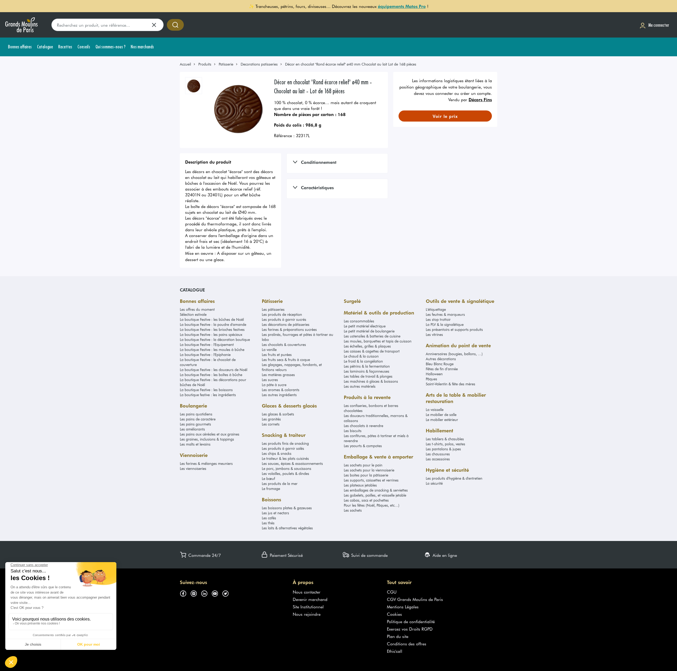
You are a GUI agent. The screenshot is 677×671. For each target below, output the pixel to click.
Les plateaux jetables (360, 485)
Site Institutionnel (308, 606)
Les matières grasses (278, 374)
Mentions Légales (403, 606)
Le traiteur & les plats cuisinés (285, 458)
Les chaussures (438, 453)
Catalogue (192, 290)
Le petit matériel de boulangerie (369, 331)
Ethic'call (394, 651)
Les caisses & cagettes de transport (372, 351)
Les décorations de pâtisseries (285, 324)
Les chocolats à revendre (363, 425)
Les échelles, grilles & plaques (367, 346)
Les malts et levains (195, 444)
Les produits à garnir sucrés (284, 319)
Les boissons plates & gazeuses (287, 507)
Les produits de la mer (280, 483)
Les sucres (270, 379)
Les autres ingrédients (279, 394)
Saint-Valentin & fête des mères (450, 383)
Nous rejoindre (307, 614)
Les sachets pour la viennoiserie (369, 470)
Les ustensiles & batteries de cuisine (372, 336)
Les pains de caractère (198, 419)
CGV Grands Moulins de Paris (415, 599)
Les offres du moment (197, 309)
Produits (204, 64)
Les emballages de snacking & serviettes (376, 490)
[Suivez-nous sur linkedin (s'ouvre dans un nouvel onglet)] (206, 593)
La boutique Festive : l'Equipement (207, 344)
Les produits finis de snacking (285, 443)
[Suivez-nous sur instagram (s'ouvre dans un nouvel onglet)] (195, 593)
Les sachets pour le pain (363, 465)
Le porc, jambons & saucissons (286, 468)
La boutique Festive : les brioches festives (212, 329)
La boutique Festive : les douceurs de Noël (213, 369)
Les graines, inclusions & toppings (207, 439)
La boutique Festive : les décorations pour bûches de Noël (213, 382)
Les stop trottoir (438, 319)
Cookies (394, 614)
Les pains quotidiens (196, 414)
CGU (392, 592)
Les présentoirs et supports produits (454, 329)
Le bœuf (268, 478)
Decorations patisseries (259, 64)
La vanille (269, 349)
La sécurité (434, 483)
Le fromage (271, 488)
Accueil (185, 64)
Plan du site (397, 636)
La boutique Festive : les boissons (206, 389)
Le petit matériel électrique (365, 325)
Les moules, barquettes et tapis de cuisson (377, 341)
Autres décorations (441, 358)
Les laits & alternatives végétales (287, 527)
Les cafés (269, 517)
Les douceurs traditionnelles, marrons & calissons (376, 418)
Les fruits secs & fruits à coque (286, 359)
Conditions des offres (406, 643)
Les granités (271, 419)
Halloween (434, 373)
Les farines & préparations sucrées (289, 329)
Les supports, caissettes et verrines (371, 480)
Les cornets (271, 424)
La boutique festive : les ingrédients (208, 394)
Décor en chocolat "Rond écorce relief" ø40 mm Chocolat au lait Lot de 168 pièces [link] (350, 64)
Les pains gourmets (195, 424)
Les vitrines (434, 334)
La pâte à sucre (274, 384)
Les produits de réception (282, 314)
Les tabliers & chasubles (445, 438)
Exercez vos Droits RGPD (410, 629)
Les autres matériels (360, 386)
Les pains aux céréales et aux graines (209, 434)
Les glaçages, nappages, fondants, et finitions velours (292, 367)
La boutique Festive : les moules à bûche (212, 349)
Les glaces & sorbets (278, 414)
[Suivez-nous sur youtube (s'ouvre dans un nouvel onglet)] (217, 593)
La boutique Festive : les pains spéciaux (211, 334)
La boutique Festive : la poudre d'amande (213, 324)
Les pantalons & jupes (443, 448)
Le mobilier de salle (441, 414)
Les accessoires (438, 458)
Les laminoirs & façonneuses (366, 371)
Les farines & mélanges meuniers (206, 463)
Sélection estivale (193, 314)
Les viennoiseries (193, 468)
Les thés (268, 522)
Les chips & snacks (276, 453)
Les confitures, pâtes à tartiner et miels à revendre (376, 438)
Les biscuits (353, 430)
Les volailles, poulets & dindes (285, 473)
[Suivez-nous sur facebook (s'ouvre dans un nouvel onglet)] (185, 593)
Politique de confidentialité (411, 621)
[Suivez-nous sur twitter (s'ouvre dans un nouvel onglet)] (227, 593)
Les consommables (359, 320)
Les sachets (353, 510)
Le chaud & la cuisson (361, 356)
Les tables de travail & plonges (368, 376)
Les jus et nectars (275, 512)
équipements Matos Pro (402, 6)
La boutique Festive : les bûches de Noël (212, 319)
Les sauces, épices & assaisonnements (292, 463)
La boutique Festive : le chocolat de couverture (208, 362)
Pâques (431, 378)
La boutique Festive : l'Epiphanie (205, 354)
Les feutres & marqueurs (445, 314)
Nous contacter (307, 592)
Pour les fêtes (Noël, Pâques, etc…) (371, 505)
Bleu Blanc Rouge (440, 363)
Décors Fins (480, 99)
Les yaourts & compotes (363, 445)
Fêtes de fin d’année (442, 368)
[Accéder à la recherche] (175, 25)
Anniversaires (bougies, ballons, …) (454, 353)
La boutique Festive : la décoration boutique (215, 339)
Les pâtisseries (273, 309)
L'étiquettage (436, 309)
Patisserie (226, 64)
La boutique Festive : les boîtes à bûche (211, 374)
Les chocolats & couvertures (284, 344)
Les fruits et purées (277, 354)
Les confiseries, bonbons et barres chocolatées (371, 408)
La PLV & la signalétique (445, 324)
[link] (188, 64)
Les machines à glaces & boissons (371, 381)
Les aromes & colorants (280, 389)
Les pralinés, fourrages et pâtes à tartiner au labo (297, 337)
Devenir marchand (310, 599)
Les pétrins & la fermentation (367, 366)
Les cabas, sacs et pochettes (366, 500)
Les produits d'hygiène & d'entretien (454, 478)
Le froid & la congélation (363, 361)
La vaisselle (434, 409)
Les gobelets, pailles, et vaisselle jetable (375, 495)
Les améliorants (192, 429)
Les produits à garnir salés (283, 448)
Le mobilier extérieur (442, 419)
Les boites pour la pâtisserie (366, 475)
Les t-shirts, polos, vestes (445, 443)
